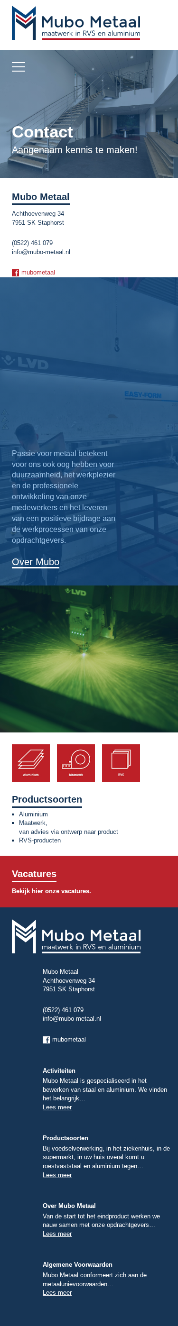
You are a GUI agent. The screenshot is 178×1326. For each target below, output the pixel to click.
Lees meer (57, 1107)
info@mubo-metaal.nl (41, 252)
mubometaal (38, 272)
